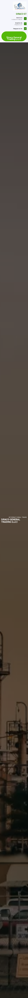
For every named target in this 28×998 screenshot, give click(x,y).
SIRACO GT (21, 13)
